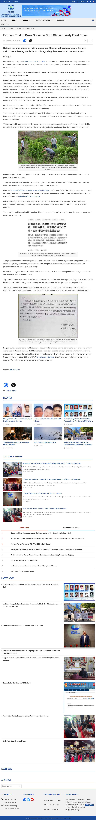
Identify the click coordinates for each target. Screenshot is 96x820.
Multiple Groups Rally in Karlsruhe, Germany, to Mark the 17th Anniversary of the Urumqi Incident (78, 443)
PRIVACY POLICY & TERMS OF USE (48, 818)
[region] (46, 10)
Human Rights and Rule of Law (25, 28)
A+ (86, 41)
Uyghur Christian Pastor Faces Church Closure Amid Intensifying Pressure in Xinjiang (42, 555)
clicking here (89, 805)
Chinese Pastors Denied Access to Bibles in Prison (48, 420)
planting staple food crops (29, 196)
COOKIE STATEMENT (65, 818)
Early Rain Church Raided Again (22, 571)
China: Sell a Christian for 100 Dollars (24, 560)
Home (3, 28)
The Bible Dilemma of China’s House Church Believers (16, 443)
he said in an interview (45, 357)
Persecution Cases (71, 528)
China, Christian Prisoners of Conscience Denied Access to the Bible (17, 420)
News (11, 28)
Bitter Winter (15, 370)
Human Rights (11, 391)
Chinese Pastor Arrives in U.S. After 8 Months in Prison (42, 493)
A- (91, 41)
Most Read (24, 528)
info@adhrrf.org (11, 806)
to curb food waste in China (34, 61)
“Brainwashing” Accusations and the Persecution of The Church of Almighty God (78, 420)
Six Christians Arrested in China (45, 442)
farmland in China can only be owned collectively (29, 190)
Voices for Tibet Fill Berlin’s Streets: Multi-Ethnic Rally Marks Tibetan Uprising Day (52, 463)
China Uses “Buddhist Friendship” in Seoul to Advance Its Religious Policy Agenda (52, 479)
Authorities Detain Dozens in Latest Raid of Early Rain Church (44, 509)
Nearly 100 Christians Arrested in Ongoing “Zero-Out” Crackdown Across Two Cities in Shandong (46, 549)
